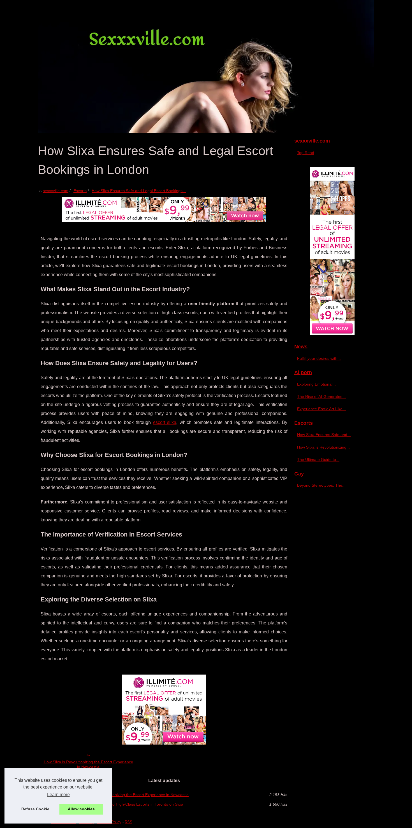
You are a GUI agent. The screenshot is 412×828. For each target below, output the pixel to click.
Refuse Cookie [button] (35, 809)
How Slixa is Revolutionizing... (323, 447)
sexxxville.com (55, 190)
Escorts (80, 190)
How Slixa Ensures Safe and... (324, 434)
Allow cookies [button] (81, 809)
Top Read (305, 152)
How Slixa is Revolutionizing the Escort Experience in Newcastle (88, 764)
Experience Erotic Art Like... (321, 409)
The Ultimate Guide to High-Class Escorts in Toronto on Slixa (129, 804)
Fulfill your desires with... (319, 358)
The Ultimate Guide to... (318, 459)
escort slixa (165, 422)
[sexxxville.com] (206, 66)
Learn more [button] (58, 794)
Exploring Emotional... (316, 384)
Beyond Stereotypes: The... (321, 485)
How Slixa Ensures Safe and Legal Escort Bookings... (139, 190)
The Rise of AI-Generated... (321, 396)
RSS (128, 822)
